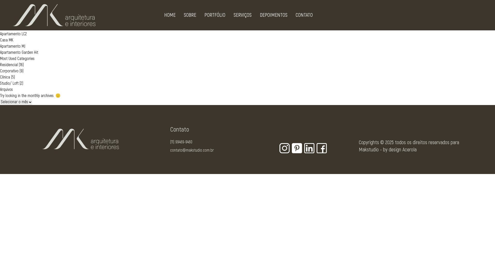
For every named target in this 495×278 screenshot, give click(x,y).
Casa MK (6, 40)
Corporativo (9, 71)
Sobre (190, 15)
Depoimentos (273, 15)
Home (170, 15)
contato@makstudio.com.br (192, 150)
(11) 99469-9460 (181, 142)
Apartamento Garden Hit (19, 52)
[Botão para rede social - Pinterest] (297, 148)
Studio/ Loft (9, 83)
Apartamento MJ (12, 46)
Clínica (5, 77)
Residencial (9, 64)
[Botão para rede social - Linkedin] (309, 148)
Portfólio (214, 15)
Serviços (243, 15)
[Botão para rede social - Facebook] (322, 148)
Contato (304, 15)
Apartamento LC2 (13, 34)
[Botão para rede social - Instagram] (284, 148)
